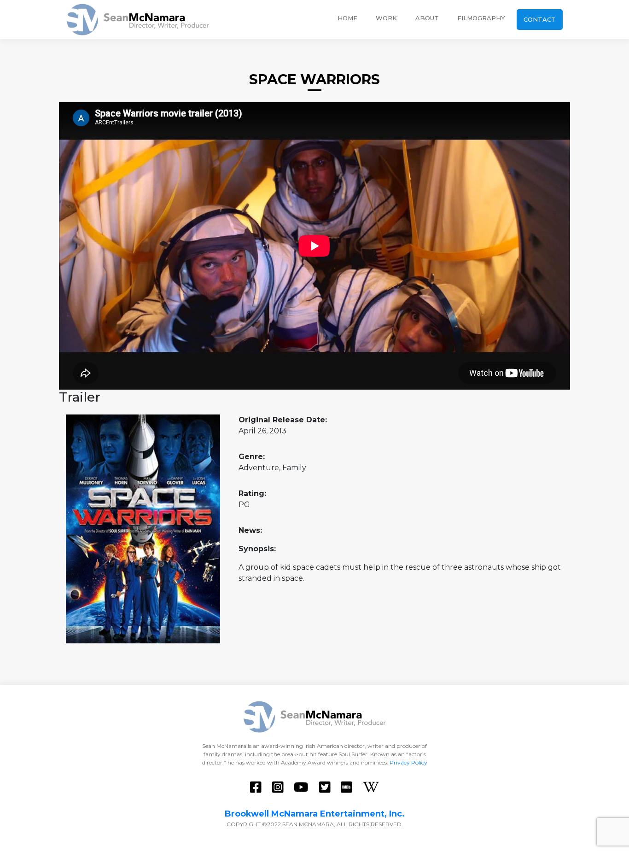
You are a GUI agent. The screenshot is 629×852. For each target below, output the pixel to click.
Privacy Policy (408, 762)
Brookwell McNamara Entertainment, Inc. (315, 814)
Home (347, 18)
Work (386, 18)
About (427, 18)
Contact (540, 19)
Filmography (481, 18)
